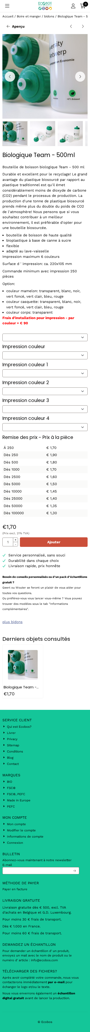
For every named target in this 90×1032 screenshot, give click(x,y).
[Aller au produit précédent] (71, 26)
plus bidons (12, 622)
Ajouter (53, 542)
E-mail (7, 865)
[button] (7, 6)
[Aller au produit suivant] (83, 26)
